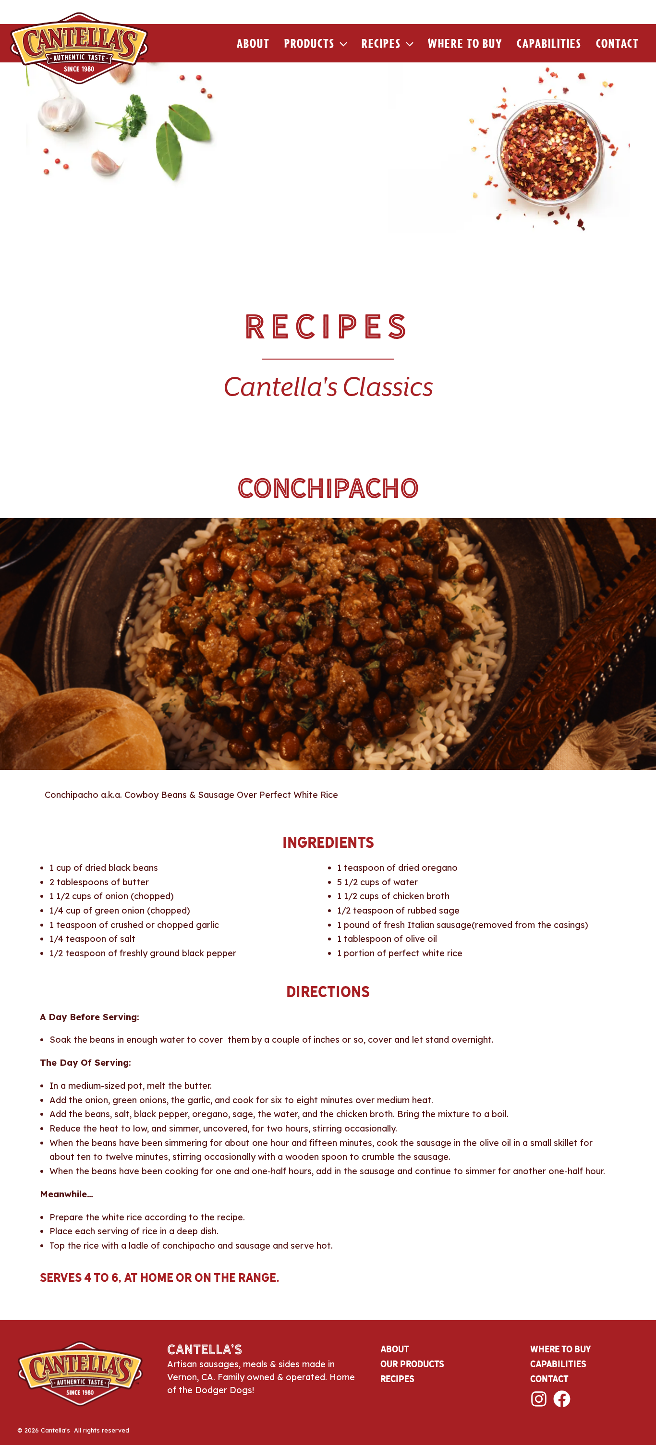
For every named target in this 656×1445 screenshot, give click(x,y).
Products (309, 43)
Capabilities (549, 43)
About (253, 43)
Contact (617, 43)
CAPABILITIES (558, 1364)
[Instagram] (538, 1399)
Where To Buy (465, 43)
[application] (341, 43)
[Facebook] (562, 1399)
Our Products (412, 1364)
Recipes (381, 43)
